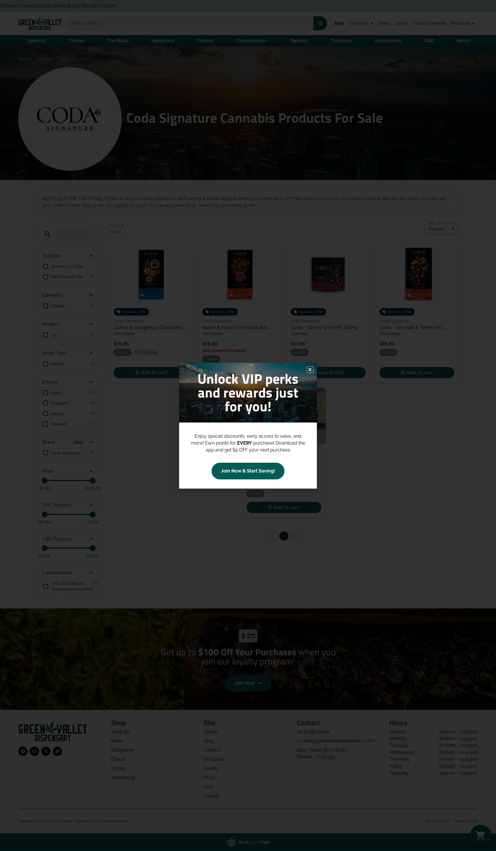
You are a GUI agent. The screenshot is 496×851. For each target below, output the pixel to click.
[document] (248, 425)
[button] (310, 369)
